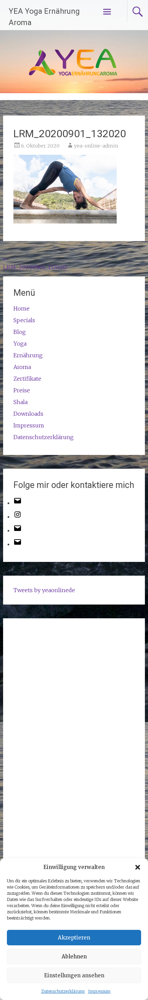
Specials (24, 320)
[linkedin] (17, 544)
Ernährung (28, 355)
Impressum (99, 991)
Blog (19, 331)
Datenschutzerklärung (63, 991)
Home (21, 308)
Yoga (20, 343)
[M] (17, 502)
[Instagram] (17, 516)
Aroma (22, 366)
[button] (137, 867)
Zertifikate (27, 378)
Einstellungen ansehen (74, 975)
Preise (21, 390)
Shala (20, 402)
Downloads (28, 413)
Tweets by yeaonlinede (44, 590)
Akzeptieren (74, 937)
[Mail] (17, 530)
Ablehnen (74, 956)
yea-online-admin (96, 146)
